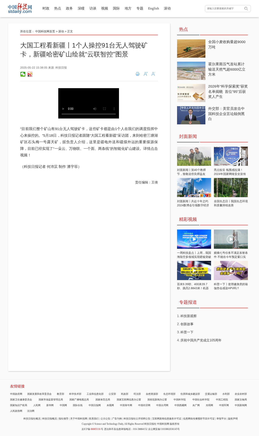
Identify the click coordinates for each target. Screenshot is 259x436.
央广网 (196, 405)
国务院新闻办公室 (157, 399)
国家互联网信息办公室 (129, 399)
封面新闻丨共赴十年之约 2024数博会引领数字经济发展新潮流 (193, 205)
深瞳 (81, 8)
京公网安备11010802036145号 (164, 429)
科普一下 (186, 332)
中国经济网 (144, 405)
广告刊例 (117, 418)
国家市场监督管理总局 (51, 399)
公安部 (112, 394)
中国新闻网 (241, 405)
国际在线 (78, 405)
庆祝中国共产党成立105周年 (201, 340)
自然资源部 (152, 394)
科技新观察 (188, 316)
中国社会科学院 (200, 399)
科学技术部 (75, 394)
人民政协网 (16, 411)
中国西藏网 (180, 405)
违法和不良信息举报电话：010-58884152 (125, 429)
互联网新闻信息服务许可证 (166, 418)
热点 (57, 8)
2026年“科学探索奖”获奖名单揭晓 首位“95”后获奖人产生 (228, 91)
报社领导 (63, 418)
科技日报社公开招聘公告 (137, 418)
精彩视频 (188, 219)
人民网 (36, 405)
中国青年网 (126, 405)
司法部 (137, 394)
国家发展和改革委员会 (39, 394)
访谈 (92, 8)
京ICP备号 (92, 429)
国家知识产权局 (18, 405)
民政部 (124, 394)
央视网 (110, 405)
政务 (69, 8)
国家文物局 (241, 399)
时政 (45, 8)
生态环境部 (169, 394)
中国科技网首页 (45, 31)
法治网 (30, 411)
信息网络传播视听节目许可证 (199, 418)
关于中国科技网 (78, 418)
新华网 (50, 405)
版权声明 (233, 418)
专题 (139, 8)
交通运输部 (211, 394)
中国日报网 (95, 405)
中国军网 (224, 405)
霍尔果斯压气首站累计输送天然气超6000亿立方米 (226, 69)
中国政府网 (16, 394)
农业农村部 (241, 394)
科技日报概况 (49, 418)
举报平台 (221, 418)
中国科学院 (180, 399)
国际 (116, 8)
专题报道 (188, 302)
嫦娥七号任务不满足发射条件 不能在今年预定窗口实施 (231, 256)
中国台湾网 (162, 405)
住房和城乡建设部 (190, 394)
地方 (128, 8)
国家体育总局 (103, 399)
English (153, 8)
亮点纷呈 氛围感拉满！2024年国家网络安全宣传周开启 (230, 174)
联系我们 (94, 418)
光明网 (209, 405)
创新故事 (186, 324)
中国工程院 (222, 399)
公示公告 (105, 418)
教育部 (60, 394)
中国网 (63, 405)
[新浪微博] (29, 74)
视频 (104, 8)
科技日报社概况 (31, 418)
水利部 (226, 394)
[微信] (22, 74)
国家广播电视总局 (79, 399)
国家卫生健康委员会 (21, 399)
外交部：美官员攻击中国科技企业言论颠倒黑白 (226, 114)
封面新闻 (188, 136)
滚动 (167, 8)
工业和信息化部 (95, 394)
